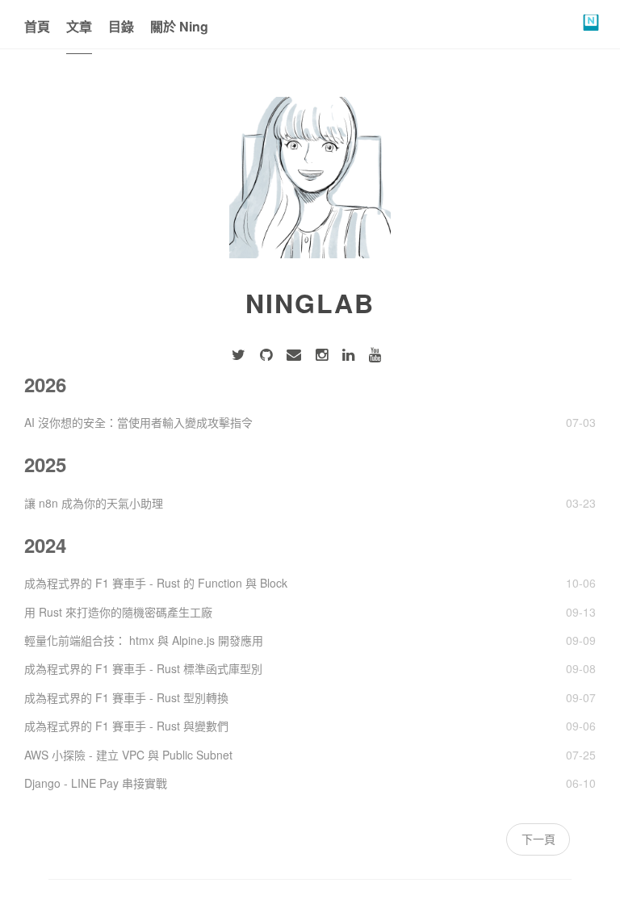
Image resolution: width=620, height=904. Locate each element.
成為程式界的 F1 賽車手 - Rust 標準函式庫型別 (143, 668)
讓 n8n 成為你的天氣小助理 (93, 503)
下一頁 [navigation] (538, 839)
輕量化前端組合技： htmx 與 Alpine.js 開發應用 (143, 640)
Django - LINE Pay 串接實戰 (95, 783)
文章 (79, 26)
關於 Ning (179, 26)
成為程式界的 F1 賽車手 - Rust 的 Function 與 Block (155, 583)
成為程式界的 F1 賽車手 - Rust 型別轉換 (126, 697)
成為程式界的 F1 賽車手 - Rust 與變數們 (126, 726)
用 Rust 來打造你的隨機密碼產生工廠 (118, 612)
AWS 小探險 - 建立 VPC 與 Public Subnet (128, 755)
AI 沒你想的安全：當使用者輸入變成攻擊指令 (138, 422)
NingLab (310, 302)
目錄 (121, 26)
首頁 (37, 26)
